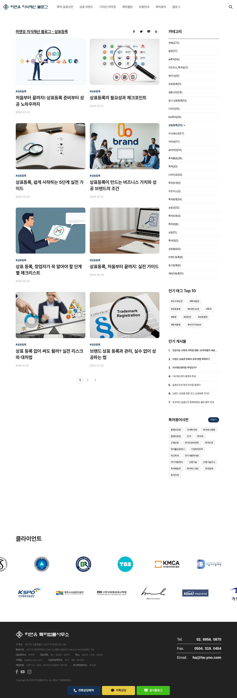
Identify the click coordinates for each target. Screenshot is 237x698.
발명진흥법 (176, 436)
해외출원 (127, 7)
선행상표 (175, 442)
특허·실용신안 (65, 7)
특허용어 (161, 7)
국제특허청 (192, 429)
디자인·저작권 (108, 7)
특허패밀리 (176, 468)
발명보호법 (176, 429)
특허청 (200, 436)
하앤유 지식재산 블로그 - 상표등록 (42, 31)
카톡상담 (121, 690)
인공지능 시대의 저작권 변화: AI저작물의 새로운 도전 (194, 351)
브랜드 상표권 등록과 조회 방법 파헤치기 (191, 359)
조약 (189, 436)
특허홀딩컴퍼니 (178, 449)
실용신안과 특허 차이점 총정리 (186, 385)
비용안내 (144, 7)
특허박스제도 (193, 468)
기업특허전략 (197, 449)
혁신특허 (175, 455)
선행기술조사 (209, 462)
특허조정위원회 (192, 442)
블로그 (176, 7)
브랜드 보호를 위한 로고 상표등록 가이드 (191, 393)
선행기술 (193, 462)
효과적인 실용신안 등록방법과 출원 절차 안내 (193, 402)
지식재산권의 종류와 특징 (184, 376)
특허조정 (209, 442)
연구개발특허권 (192, 455)
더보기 (214, 419)
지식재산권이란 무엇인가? (184, 367)
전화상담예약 (86, 690)
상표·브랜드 (86, 7)
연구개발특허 (177, 462)
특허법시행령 (209, 429)
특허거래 (175, 475)
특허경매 (209, 468)
